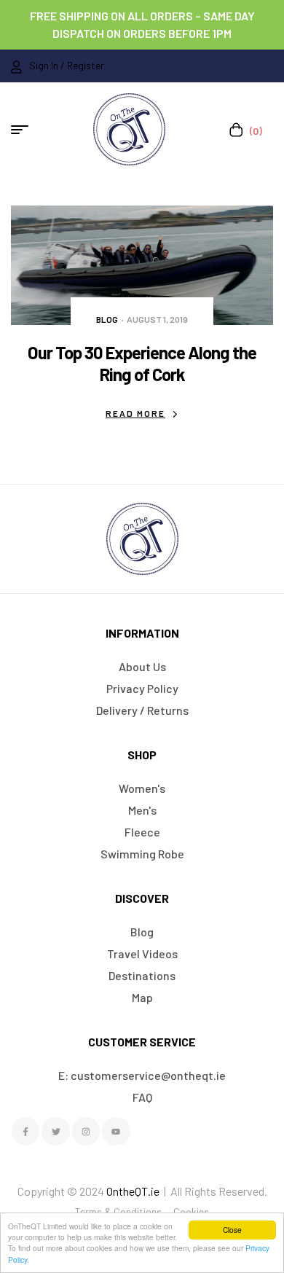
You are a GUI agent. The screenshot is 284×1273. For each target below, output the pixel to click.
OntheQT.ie (132, 1191)
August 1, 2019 (157, 319)
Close (232, 1229)
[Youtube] (116, 1131)
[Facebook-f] (25, 1131)
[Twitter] (55, 1131)
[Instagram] (86, 1131)
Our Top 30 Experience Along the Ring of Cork (142, 363)
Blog (107, 319)
